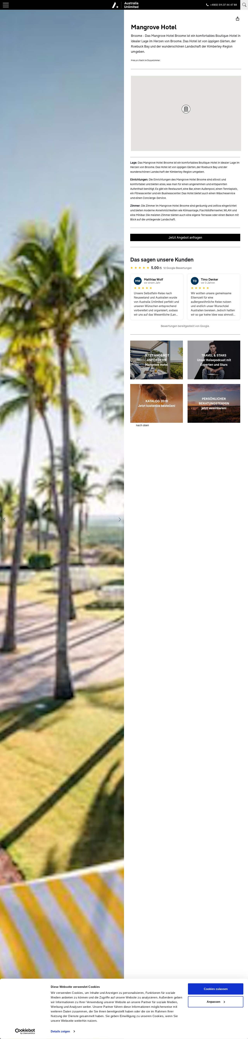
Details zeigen (60, 1031)
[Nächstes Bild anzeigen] (119, 519)
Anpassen (213, 1001)
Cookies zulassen (216, 989)
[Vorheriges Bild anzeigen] (4, 519)
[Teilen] (237, 18)
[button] (186, 109)
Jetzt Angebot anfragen (185, 237)
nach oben (142, 425)
